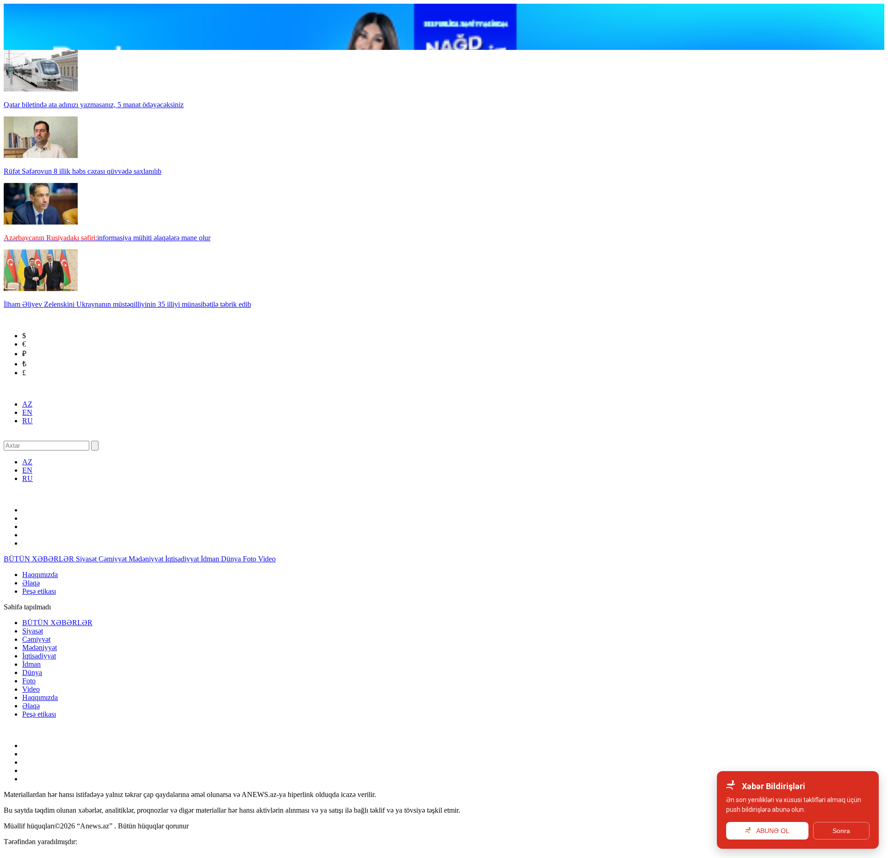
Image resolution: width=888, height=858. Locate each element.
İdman (211, 559)
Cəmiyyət (114, 559)
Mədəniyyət (147, 559)
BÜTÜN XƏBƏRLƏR (40, 559)
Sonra (841, 830)
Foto (250, 559)
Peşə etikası (39, 591)
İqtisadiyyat (183, 559)
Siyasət (87, 559)
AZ (27, 404)
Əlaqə (31, 583)
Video (267, 559)
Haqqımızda (40, 574)
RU (27, 421)
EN (27, 412)
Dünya (232, 559)
